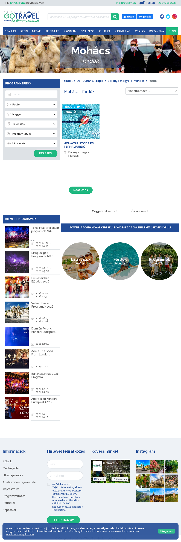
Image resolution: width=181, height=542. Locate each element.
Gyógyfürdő (72, 112)
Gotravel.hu (111, 463)
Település (52, 31)
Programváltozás (14, 496)
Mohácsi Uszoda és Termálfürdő (79, 145)
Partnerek (9, 503)
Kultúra (104, 31)
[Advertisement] (31, 186)
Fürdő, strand (74, 106)
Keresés (45, 153)
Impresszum (11, 489)
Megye (36, 31)
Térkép (150, 2)
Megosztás (121, 479)
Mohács (139, 81)
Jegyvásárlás (167, 2)
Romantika (156, 31)
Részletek (80, 190)
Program (70, 31)
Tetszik (100, 479)
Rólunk (7, 461)
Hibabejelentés (13, 475)
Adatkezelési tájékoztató (19, 482)
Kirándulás (122, 31)
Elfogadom (166, 531)
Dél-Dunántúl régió (90, 81)
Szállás (10, 31)
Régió (24, 31)
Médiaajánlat (11, 468)
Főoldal (67, 81)
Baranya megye (119, 81)
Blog (172, 31)
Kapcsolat (9, 510)
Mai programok (126, 2)
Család (140, 31)
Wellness (87, 31)
